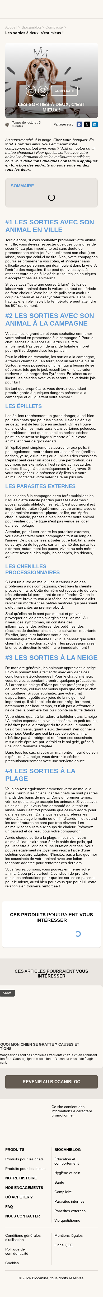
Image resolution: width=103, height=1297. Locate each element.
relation (11, 886)
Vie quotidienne (67, 1220)
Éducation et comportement (66, 1161)
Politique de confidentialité (16, 1251)
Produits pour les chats (24, 1159)
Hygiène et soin (67, 1173)
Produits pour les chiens (25, 1168)
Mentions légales (68, 1235)
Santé (59, 1182)
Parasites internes (69, 1201)
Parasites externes (70, 1211)
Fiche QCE (63, 1245)
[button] (79, 124)
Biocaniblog (31, 27)
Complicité (54, 27)
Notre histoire (21, 1178)
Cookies (12, 1263)
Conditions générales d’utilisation (23, 1237)
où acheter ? (19, 1197)
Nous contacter (22, 1216)
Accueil (11, 27)
